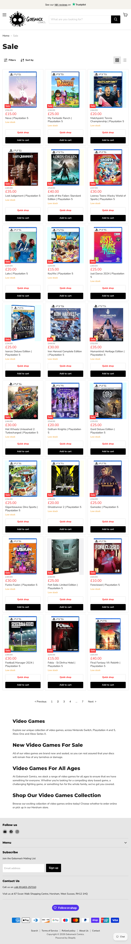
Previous (41, 701)
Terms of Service (50, 930)
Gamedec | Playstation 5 (104, 507)
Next (91, 701)
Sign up (53, 868)
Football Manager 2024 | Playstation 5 (19, 664)
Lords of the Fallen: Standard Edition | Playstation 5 (64, 197)
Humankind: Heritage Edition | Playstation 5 (107, 353)
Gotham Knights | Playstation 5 (64, 430)
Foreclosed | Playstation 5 (105, 585)
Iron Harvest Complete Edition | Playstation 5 (65, 353)
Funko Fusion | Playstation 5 (21, 585)
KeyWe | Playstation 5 (60, 273)
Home (6, 35)
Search (34, 930)
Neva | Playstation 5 (16, 118)
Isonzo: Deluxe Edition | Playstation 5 (18, 353)
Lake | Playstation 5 (16, 273)
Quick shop (23, 132)
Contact (96, 930)
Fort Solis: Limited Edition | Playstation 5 (63, 586)
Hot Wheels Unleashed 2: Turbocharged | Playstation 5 (21, 430)
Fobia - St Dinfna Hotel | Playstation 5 (61, 664)
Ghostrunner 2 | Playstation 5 (64, 507)
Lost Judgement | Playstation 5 (22, 195)
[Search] (115, 19)
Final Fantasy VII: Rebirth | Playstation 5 (105, 664)
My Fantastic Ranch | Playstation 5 (60, 119)
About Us (83, 930)
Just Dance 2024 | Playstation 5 (107, 275)
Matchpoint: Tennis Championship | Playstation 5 (107, 119)
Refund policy (68, 930)
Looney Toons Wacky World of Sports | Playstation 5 (108, 197)
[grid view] (117, 60)
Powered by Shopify (65, 937)
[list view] (124, 60)
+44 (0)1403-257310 (25, 887)
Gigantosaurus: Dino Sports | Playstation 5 (21, 508)
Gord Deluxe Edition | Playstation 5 (102, 430)
